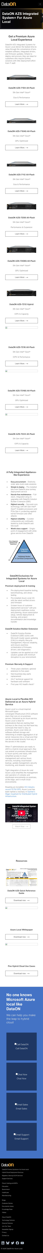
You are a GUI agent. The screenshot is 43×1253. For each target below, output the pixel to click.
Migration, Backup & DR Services (12, 1175)
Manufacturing (6, 1195)
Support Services (7, 1178)
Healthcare (5, 1192)
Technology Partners (8, 1220)
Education (5, 1186)
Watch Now (19, 826)
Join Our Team (6, 1226)
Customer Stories (7, 1203)
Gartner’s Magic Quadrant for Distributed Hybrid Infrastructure (21, 794)
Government (6, 1189)
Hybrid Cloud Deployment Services (12, 1172)
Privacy (4, 1232)
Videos (4, 1212)
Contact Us (5, 1235)
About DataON (6, 1217)
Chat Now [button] (21, 1078)
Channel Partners (7, 1223)
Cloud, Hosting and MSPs (10, 1183)
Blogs (4, 1200)
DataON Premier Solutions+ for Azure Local (15, 1169)
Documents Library (8, 1206)
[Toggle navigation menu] (40, 4)
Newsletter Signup (7, 1229)
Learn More (19, 104)
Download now (20, 900)
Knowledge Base (7, 1209)
